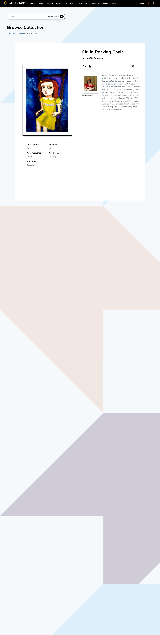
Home (32, 3)
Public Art (69, 3)
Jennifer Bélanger (94, 58)
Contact (114, 3)
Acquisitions (95, 3)
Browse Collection (46, 3)
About (105, 3)
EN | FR (141, 3)
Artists (59, 3)
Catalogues (82, 3)
